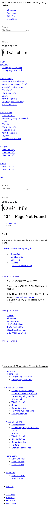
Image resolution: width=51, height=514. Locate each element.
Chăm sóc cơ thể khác (11, 138)
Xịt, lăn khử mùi (8, 130)
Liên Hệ (14, 262)
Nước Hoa (10, 472)
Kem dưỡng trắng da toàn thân (15, 118)
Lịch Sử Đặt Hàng (15, 324)
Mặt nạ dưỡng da (9, 104)
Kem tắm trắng (8, 115)
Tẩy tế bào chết (9, 93)
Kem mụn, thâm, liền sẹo (13, 81)
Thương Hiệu (12, 373)
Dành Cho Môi (8, 155)
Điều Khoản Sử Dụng (16, 332)
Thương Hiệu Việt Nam (12, 67)
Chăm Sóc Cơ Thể (14, 421)
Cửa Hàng (11, 13)
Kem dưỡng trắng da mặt (13, 87)
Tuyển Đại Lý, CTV (15, 327)
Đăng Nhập (12, 19)
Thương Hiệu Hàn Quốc (12, 70)
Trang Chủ (15, 254)
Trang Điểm (11, 456)
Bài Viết (9, 486)
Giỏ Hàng (11, 16)
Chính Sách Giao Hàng (22, 265)
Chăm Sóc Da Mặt (14, 387)
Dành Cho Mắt (8, 152)
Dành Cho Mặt (8, 149)
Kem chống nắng (9, 98)
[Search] (27, 30)
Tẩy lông (5, 135)
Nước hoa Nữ (8, 169)
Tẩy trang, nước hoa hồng (13, 101)
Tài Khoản (11, 10)
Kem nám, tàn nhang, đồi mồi (14, 84)
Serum (5, 95)
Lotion (4, 121)
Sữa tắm (5, 124)
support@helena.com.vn (24, 297)
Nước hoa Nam (8, 166)
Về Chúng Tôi (17, 257)
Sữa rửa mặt (7, 90)
